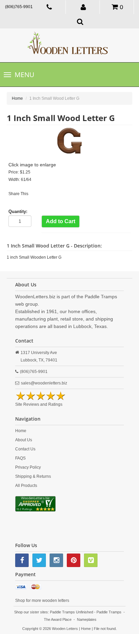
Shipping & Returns (33, 476)
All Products (26, 485)
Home (17, 98)
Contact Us (25, 449)
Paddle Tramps (108, 612)
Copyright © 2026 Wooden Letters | (51, 629)
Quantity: (17, 211)
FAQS (20, 458)
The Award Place (58, 619)
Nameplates (86, 619)
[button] (83, 6)
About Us (23, 440)
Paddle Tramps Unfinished (71, 612)
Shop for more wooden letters (42, 600)
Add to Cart (60, 221)
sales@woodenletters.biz (44, 383)
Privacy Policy (28, 467)
